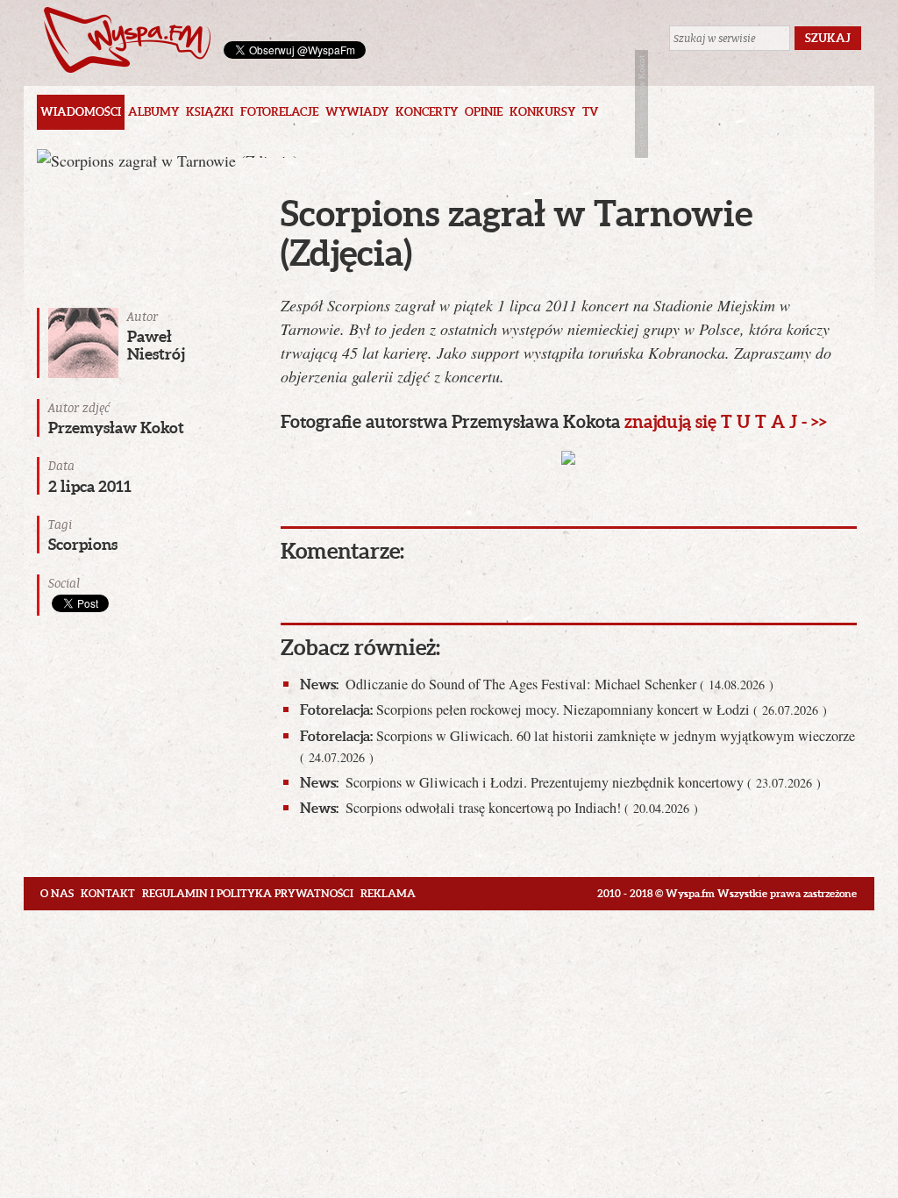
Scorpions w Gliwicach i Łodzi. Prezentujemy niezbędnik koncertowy (560, 782)
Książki (209, 111)
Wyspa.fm (127, 40)
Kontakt (108, 893)
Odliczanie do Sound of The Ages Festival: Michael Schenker (536, 684)
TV (590, 111)
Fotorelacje (279, 111)
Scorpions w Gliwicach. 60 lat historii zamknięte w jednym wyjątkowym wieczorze (577, 746)
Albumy (153, 111)
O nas (57, 893)
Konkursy (542, 111)
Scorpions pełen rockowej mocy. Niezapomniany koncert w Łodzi (563, 709)
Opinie (483, 111)
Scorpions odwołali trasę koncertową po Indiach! (499, 807)
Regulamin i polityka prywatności (247, 893)
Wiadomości (80, 111)
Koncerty (427, 111)
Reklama (388, 893)
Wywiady (356, 111)
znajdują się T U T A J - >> (725, 421)
